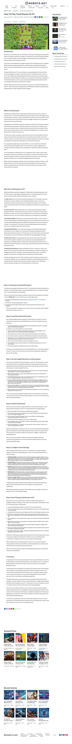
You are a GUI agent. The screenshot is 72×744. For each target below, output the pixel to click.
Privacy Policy (23, 736)
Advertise (40, 734)
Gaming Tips (14, 21)
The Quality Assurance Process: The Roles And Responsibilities (60, 59)
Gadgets (62, 6)
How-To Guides (8, 21)
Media (6, 7)
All (53, 7)
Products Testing (24, 734)
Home (6, 6)
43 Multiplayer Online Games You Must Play (8, 646)
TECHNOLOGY (22, 21)
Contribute (33, 734)
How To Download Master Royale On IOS (20, 646)
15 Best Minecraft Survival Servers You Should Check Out (60, 66)
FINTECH (29, 6)
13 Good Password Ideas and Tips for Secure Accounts (60, 63)
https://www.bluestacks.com (32, 299)
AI (11, 6)
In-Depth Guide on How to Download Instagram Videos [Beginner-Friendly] (60, 61)
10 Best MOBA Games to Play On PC (8, 664)
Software (22, 7)
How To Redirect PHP (62, 35)
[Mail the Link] (46, 17)
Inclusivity (47, 733)
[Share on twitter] (37, 17)
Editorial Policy (39, 733)
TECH (16, 6)
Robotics (22, 6)
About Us (23, 733)
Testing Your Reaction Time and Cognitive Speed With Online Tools (60, 56)
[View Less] (48, 17)
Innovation (31, 7)
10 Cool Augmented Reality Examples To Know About (63, 18)
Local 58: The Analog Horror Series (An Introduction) (63, 41)
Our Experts (30, 733)
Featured (40, 7)
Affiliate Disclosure (33, 736)
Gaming (37, 6)
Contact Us (48, 734)
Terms (54, 734)
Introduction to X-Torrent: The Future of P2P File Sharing (63, 29)
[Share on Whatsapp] (42, 17)
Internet (14, 7)
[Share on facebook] (35, 17)
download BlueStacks (22, 297)
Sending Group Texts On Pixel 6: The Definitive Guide (63, 23)
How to (44, 6)
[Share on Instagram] (9, 609)
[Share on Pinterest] (39, 17)
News (47, 7)
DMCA (41, 736)
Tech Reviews (53, 6)
